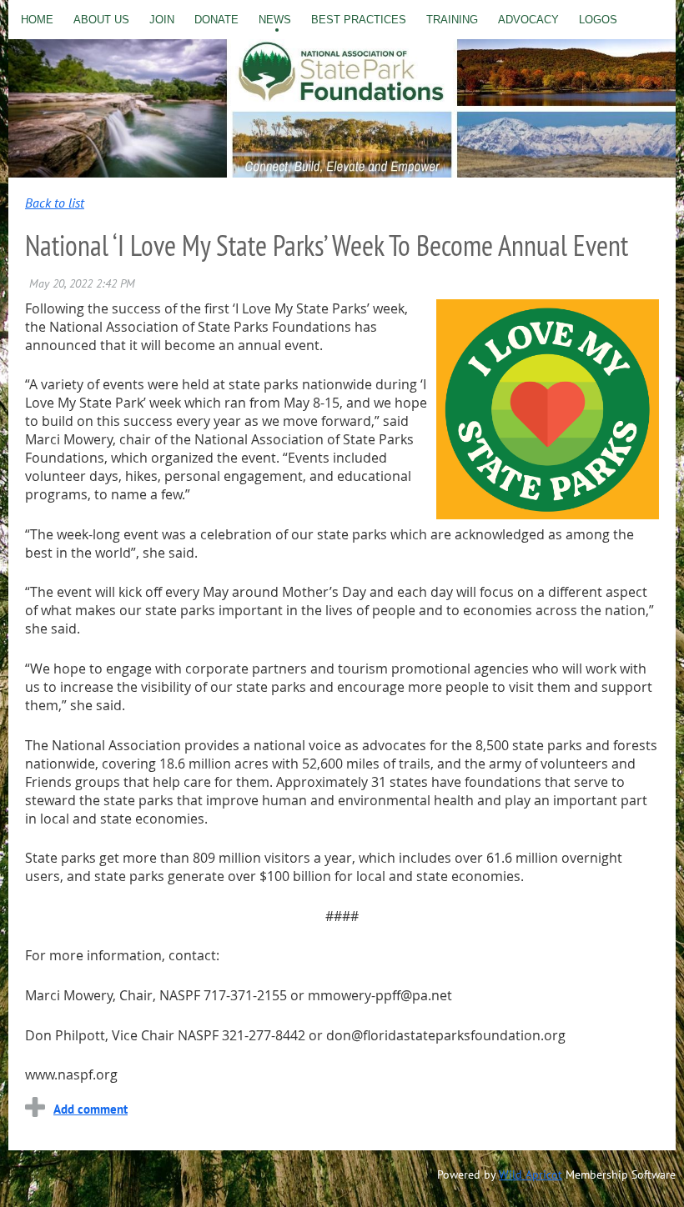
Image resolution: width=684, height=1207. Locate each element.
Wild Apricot (530, 1174)
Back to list (54, 202)
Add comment (90, 1109)
